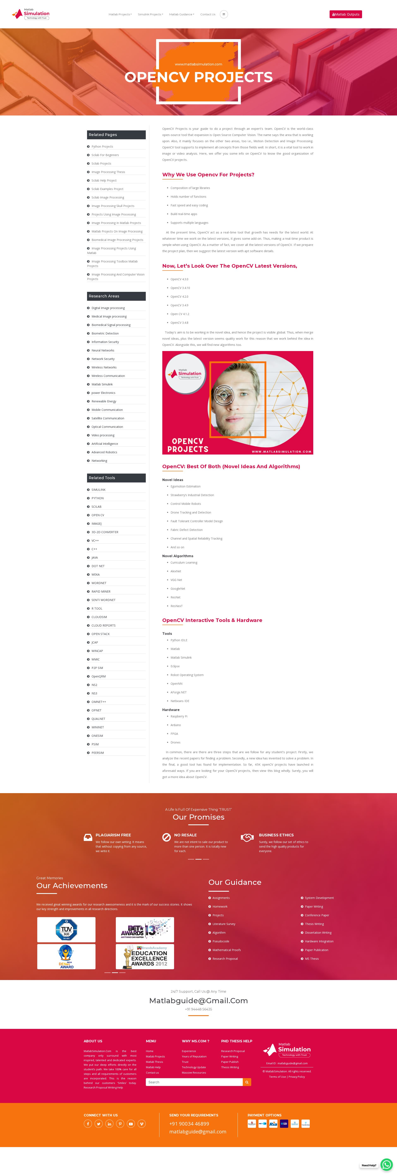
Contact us (152, 1072)
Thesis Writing (230, 1067)
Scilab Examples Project (107, 189)
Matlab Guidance (180, 14)
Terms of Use (278, 1077)
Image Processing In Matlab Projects (116, 223)
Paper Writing (229, 1056)
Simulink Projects (149, 14)
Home (149, 1051)
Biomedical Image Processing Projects (117, 240)
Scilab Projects (101, 163)
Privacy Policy (297, 1077)
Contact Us (207, 14)
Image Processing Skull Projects (113, 206)
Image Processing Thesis (108, 172)
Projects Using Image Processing (114, 214)
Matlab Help (153, 1067)
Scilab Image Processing (108, 197)
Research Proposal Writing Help (103, 1087)
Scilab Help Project (104, 180)
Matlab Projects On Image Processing (117, 231)
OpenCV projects (174, 160)
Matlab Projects (119, 14)
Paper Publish (230, 1062)
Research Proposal (233, 1051)
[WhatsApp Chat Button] (386, 1164)
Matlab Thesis (154, 1062)
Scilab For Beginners (105, 155)
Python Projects (102, 146)
